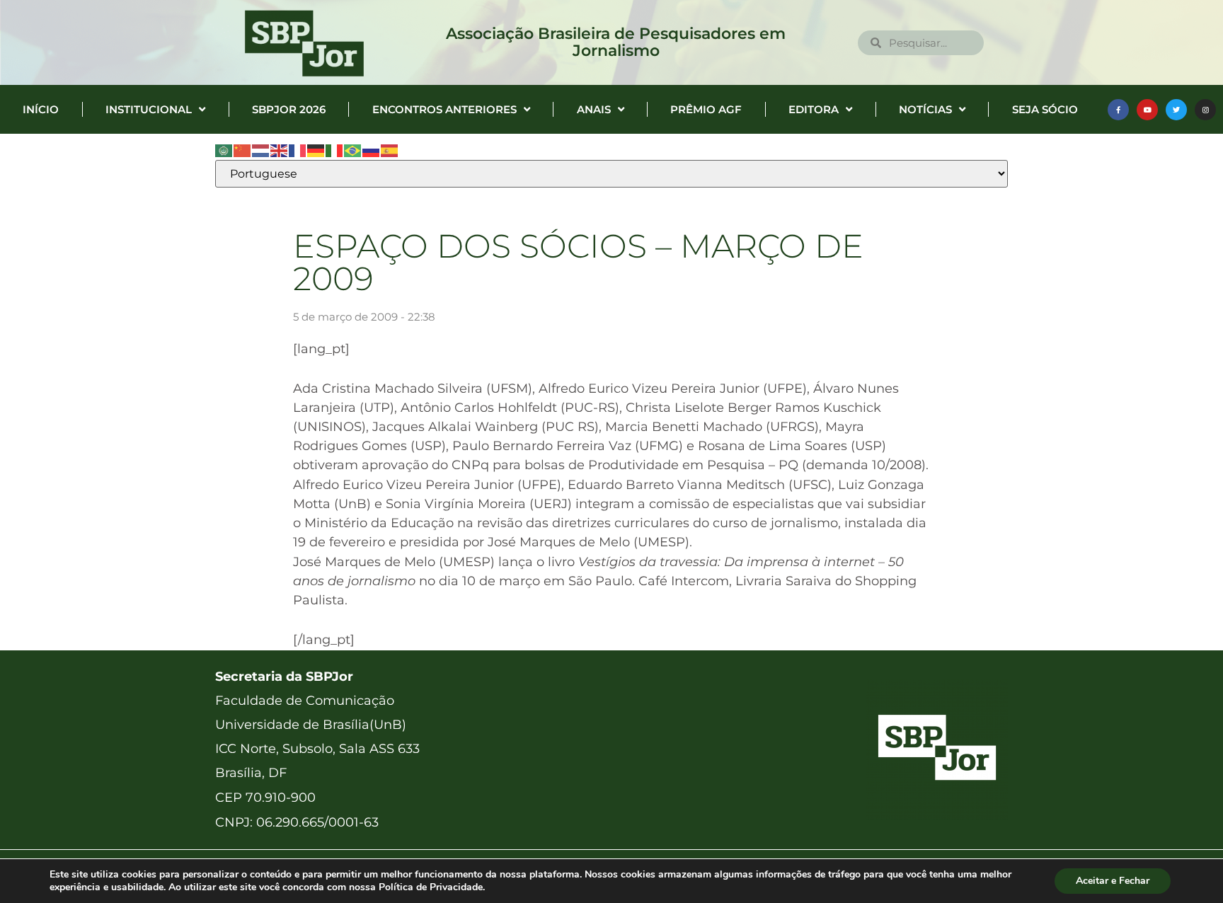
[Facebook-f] (1118, 109)
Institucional (148, 109)
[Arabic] (224, 150)
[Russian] (371, 150)
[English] (279, 150)
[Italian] (335, 150)
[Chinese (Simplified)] (243, 150)
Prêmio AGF (706, 109)
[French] (298, 150)
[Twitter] (1176, 109)
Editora (813, 109)
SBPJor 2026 (289, 109)
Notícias (925, 109)
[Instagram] (1205, 109)
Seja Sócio (1045, 109)
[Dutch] (261, 150)
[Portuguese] (353, 150)
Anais (594, 109)
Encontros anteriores (444, 109)
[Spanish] (390, 150)
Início (41, 109)
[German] (316, 150)
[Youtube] (1147, 109)
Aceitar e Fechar (1112, 880)
